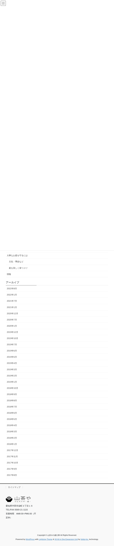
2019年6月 (12, 351)
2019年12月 (12, 332)
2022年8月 (12, 288)
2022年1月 (12, 295)
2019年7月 (12, 344)
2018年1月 (12, 444)
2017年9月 (12, 469)
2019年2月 (12, 375)
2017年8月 (12, 475)
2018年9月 (12, 394)
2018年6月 (12, 413)
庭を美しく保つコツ (18, 268)
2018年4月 (12, 425)
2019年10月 (12, 338)
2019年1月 (12, 382)
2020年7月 (12, 319)
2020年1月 (12, 326)
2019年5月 (12, 357)
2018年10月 (12, 388)
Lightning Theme (45, 539)
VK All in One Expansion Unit (66, 539)
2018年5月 (12, 419)
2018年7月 (12, 407)
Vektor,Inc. (85, 539)
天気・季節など (16, 261)
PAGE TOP (108, 527)
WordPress (30, 539)
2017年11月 (12, 456)
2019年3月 (12, 369)
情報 (9, 274)
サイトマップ (14, 487)
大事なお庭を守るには (17, 255)
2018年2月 (12, 438)
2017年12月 (12, 450)
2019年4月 (12, 363)
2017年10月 (12, 463)
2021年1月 (12, 307)
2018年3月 (12, 431)
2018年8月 (12, 400)
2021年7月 (12, 301)
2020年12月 (12, 313)
